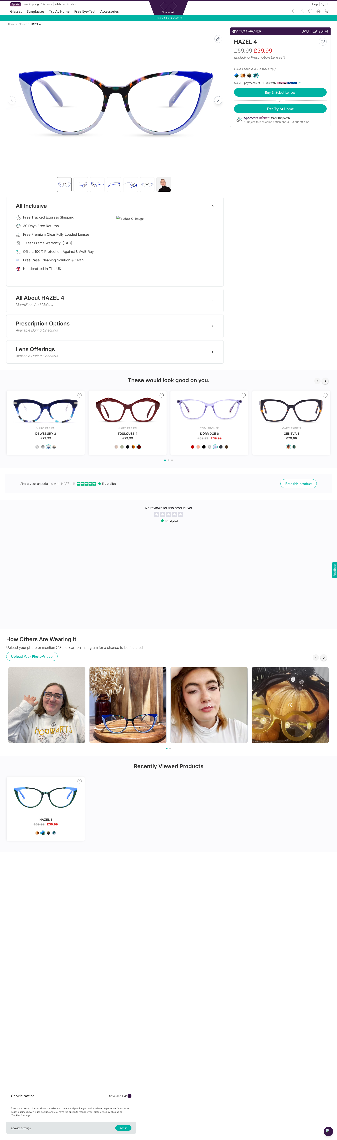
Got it (123, 1128)
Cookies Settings (21, 1128)
